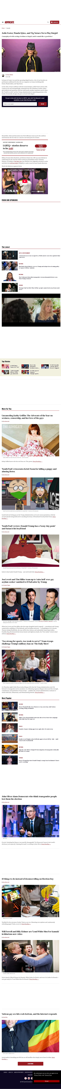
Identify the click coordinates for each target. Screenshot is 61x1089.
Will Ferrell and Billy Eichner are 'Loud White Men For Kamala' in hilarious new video (30, 932)
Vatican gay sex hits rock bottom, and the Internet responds (29, 1014)
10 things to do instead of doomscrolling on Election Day (28, 878)
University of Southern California (45, 621)
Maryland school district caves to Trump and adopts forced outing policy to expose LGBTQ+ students (39, 267)
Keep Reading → (37, 461)
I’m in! (42, 104)
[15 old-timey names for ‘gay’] (5, 366)
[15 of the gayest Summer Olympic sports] (25, 372)
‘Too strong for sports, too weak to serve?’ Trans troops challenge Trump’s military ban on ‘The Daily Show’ (27, 642)
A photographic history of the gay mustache (14, 372)
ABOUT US (11, 1072)
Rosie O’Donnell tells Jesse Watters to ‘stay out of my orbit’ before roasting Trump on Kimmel (37, 707)
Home (3, 28)
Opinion (21, 285)
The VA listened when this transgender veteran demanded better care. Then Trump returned (38, 277)
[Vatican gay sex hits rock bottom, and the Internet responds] (30, 1036)
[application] (31, 310)
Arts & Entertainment (24, 253)
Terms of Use (48, 1075)
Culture (21, 704)
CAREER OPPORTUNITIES (19, 1072)
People (20, 726)
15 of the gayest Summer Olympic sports (34, 372)
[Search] (48, 22)
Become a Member (41, 146)
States (20, 736)
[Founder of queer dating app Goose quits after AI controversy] (10, 727)
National (21, 263)
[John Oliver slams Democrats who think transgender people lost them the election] (30, 821)
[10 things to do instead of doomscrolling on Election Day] (30, 901)
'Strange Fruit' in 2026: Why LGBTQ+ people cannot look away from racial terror (39, 288)
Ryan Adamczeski (6, 421)
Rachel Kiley (5, 1017)
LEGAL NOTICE (30, 1075)
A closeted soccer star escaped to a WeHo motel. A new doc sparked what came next (39, 256)
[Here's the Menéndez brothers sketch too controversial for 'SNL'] (25, 366)
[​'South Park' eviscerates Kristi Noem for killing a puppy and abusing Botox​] (30, 493)
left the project (14, 163)
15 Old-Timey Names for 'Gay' (14, 366)
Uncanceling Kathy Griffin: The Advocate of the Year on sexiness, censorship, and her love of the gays (27, 416)
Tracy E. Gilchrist (10, 74)
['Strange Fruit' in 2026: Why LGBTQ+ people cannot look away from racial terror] (10, 287)
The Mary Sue (18, 161)
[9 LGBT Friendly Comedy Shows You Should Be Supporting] (45, 366)
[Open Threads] (32, 1078)
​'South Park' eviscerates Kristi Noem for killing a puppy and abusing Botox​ (29, 470)
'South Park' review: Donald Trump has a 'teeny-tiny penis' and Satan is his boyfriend (28, 527)
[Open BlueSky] (29, 1078)
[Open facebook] (25, 1078)
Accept (47, 1081)
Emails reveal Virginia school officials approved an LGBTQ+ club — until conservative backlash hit (38, 739)
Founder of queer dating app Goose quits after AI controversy (36, 729)
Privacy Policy (38, 1075)
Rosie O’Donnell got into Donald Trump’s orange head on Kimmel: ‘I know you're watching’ (39, 761)
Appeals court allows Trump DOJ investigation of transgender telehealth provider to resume (39, 750)
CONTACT (5, 1072)
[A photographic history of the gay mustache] (5, 372)
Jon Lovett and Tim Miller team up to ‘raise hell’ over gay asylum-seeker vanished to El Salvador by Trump (28, 580)
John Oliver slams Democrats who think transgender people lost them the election (29, 797)
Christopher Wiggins (6, 585)
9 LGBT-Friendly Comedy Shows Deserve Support (54, 366)
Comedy (8, 28)
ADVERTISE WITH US (29, 1072)
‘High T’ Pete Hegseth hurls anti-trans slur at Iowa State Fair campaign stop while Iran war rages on (38, 718)
